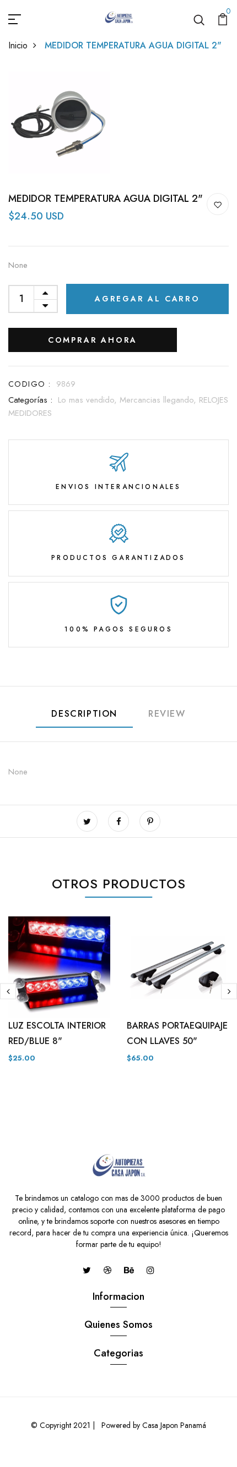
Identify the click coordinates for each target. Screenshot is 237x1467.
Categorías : (30, 400)
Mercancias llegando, (159, 400)
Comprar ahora (92, 339)
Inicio (18, 45)
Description (84, 713)
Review (167, 713)
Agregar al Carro (147, 298)
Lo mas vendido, (89, 400)
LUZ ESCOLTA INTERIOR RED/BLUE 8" (57, 1033)
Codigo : (29, 383)
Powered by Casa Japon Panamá (152, 1425)
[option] (59, 998)
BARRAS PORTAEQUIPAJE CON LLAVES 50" (177, 1033)
